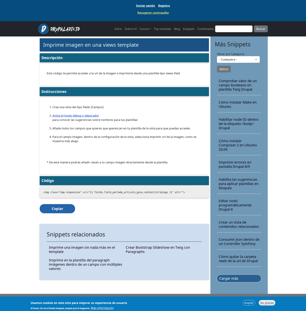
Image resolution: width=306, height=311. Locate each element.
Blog (177, 29)
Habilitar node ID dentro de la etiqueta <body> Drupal (239, 123)
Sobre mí (131, 29)
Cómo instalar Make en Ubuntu (238, 104)
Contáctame (205, 29)
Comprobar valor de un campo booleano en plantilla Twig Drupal (238, 85)
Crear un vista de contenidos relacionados (239, 224)
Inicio (118, 29)
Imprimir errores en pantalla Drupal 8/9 (235, 164)
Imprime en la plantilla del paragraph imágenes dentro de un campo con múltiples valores (85, 264)
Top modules (162, 29)
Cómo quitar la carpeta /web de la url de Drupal (238, 259)
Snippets (189, 29)
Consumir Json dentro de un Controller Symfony (239, 241)
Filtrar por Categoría (230, 54)
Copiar (57, 208)
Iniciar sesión (145, 6)
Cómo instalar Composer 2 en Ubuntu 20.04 (238, 145)
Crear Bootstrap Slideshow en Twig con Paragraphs (158, 249)
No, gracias (267, 302)
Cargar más (228, 278)
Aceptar (249, 302)
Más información (102, 308)
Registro (164, 6)
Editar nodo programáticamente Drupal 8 (235, 205)
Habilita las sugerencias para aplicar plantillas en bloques (239, 183)
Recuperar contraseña (153, 13)
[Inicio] (60, 29)
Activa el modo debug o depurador (75, 116)
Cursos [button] (144, 29)
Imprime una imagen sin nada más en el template (82, 249)
